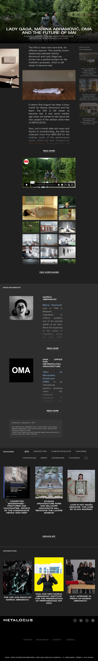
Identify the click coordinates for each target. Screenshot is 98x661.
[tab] (26, 451)
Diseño (44, 458)
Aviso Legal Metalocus (44, 657)
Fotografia (74, 458)
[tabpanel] (49, 501)
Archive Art (49, 536)
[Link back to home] (18, 620)
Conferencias (29, 458)
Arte (27, 451)
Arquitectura (40, 451)
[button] (7, 500)
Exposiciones (58, 458)
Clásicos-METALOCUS (61, 451)
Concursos (81, 451)
